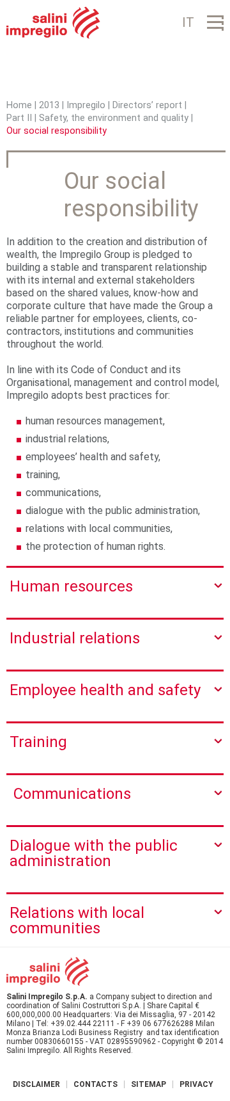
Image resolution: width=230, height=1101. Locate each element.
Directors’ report (147, 105)
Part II (19, 118)
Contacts (95, 1084)
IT (188, 22)
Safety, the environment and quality (113, 118)
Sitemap (148, 1084)
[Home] (53, 22)
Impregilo (85, 105)
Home (19, 105)
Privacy (196, 1084)
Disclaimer (36, 1084)
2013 (49, 105)
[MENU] (215, 22)
